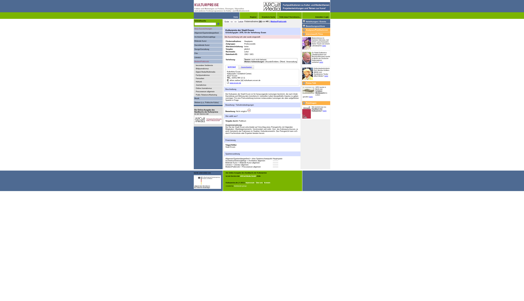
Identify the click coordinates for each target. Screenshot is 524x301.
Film (196, 53)
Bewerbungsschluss (315, 26)
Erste (227, 21)
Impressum (250, 183)
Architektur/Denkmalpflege (204, 37)
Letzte (240, 21)
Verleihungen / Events (316, 21)
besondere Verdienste (204, 65)
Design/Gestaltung (201, 49)
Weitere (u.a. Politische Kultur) (206, 102)
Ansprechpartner (246, 67)
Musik (196, 98)
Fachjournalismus (203, 75)
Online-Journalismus (204, 88)
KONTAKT (232, 67)
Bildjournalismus (202, 69)
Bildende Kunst (200, 41)
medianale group (240, 186)
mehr (324, 46)
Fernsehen (200, 78)
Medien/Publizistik (278, 21)
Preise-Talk (311, 83)
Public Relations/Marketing (206, 95)
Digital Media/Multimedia (205, 72)
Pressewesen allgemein (205, 92)
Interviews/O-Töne (314, 34)
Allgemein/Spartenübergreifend (206, 33)
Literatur (197, 57)
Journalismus (201, 85)
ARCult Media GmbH (248, 176)
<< (232, 21)
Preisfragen (311, 103)
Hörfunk (199, 82)
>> (235, 21)
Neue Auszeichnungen (203, 29)
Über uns (259, 183)
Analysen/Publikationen (317, 30)
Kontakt (267, 183)
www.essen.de (235, 83)
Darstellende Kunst (201, 45)
